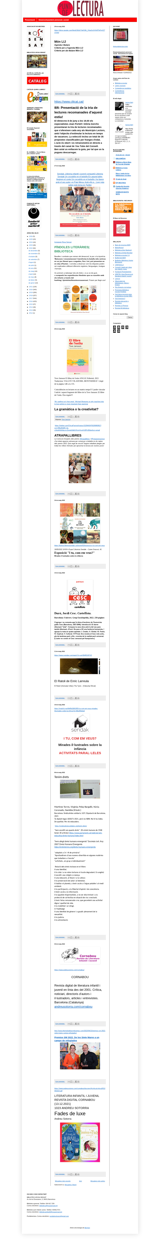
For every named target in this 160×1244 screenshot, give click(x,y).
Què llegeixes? (120, 299)
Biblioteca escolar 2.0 (122, 255)
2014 (31, 307)
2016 (31, 301)
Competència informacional (119, 91)
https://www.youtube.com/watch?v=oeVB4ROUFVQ (73, 655)
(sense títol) (129, 102)
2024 (31, 242)
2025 (31, 239)
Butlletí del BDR (120, 258)
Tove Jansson (66, 419)
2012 (31, 313)
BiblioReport (119, 248)
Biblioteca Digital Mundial (123, 253)
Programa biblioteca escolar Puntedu (122, 291)
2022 (31, 248)
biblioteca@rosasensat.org (48, 1206)
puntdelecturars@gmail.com (59, 1216)
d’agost (31, 262)
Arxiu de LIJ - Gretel (123, 155)
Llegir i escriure (120, 86)
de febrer (32, 280)
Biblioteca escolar (121, 83)
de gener (32, 283)
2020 (31, 289)
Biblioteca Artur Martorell (123, 250)
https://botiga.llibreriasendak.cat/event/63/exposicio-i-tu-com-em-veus (79, 545)
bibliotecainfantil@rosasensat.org (50, 1212)
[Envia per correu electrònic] (69, 93)
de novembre (33, 253)
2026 (31, 236)
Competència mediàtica (123, 88)
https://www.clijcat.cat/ (69, 101)
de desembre (33, 251)
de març (31, 277)
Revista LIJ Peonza (121, 306)
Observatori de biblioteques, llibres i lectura (122, 283)
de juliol (31, 265)
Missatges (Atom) (70, 1185)
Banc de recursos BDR (122, 245)
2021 (31, 287)
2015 (31, 304)
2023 (31, 245)
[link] (80, 471)
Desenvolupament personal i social (54, 20)
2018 (31, 295)
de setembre (33, 259)
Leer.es (117, 279)
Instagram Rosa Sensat (63, 242)
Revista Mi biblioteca (122, 308)
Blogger (87, 1228)
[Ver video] (120, 41)
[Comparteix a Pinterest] (78, 93)
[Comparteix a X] (73, 93)
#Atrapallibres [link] (85, 439)
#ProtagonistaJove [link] (98, 439)
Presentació (30, 20)
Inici (80, 1181)
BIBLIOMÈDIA (121, 158)
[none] (73, 1006)
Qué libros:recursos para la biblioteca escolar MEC (123, 295)
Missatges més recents (62, 1181)
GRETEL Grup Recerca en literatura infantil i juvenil (124, 275)
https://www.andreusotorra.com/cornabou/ (69, 970)
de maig (31, 271)
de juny (31, 268)
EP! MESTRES (121, 183)
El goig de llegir (121, 179)
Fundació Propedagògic (123, 272)
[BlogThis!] (71, 93)
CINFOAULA (119, 265)
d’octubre (32, 256)
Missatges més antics (97, 1181)
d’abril (31, 274)
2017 (31, 298)
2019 (31, 292)
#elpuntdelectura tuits (120, 46)
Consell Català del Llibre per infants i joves (123, 268)
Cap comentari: (60, 93)
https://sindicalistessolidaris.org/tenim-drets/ (71, 826)
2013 (31, 310)
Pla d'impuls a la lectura (123, 287)
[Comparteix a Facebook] (76, 93)
